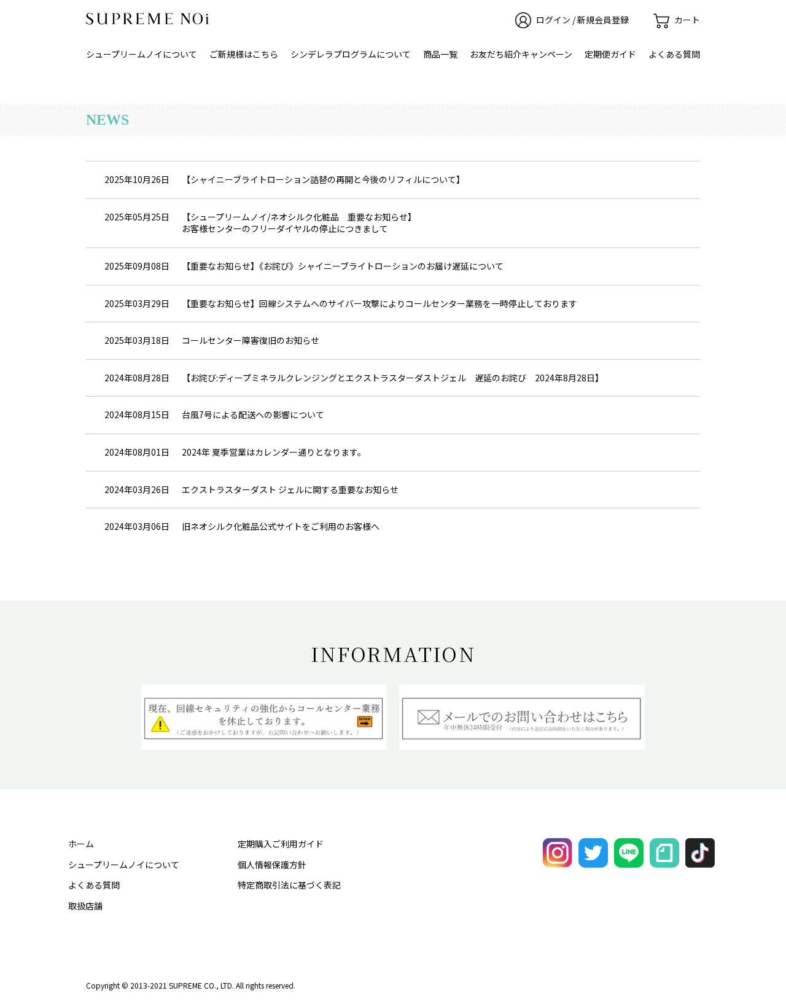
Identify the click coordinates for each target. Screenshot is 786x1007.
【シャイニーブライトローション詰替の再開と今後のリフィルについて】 (323, 179)
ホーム (81, 844)
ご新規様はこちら (243, 54)
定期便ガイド (610, 54)
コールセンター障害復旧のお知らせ (250, 340)
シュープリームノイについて (141, 54)
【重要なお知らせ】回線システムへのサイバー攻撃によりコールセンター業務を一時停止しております (379, 303)
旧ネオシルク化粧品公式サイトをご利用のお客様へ (280, 526)
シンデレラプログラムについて (350, 54)
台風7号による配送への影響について (253, 414)
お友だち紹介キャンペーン (521, 54)
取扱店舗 (85, 906)
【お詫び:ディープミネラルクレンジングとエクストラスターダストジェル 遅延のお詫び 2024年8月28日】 (393, 377)
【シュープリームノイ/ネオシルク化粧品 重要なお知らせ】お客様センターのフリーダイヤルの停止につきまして (299, 223)
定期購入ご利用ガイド (281, 844)
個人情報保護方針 (272, 864)
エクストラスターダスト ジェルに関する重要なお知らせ (290, 489)
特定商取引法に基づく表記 (289, 885)
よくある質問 (674, 54)
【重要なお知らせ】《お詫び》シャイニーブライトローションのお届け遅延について (343, 266)
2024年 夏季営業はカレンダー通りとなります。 (274, 452)
